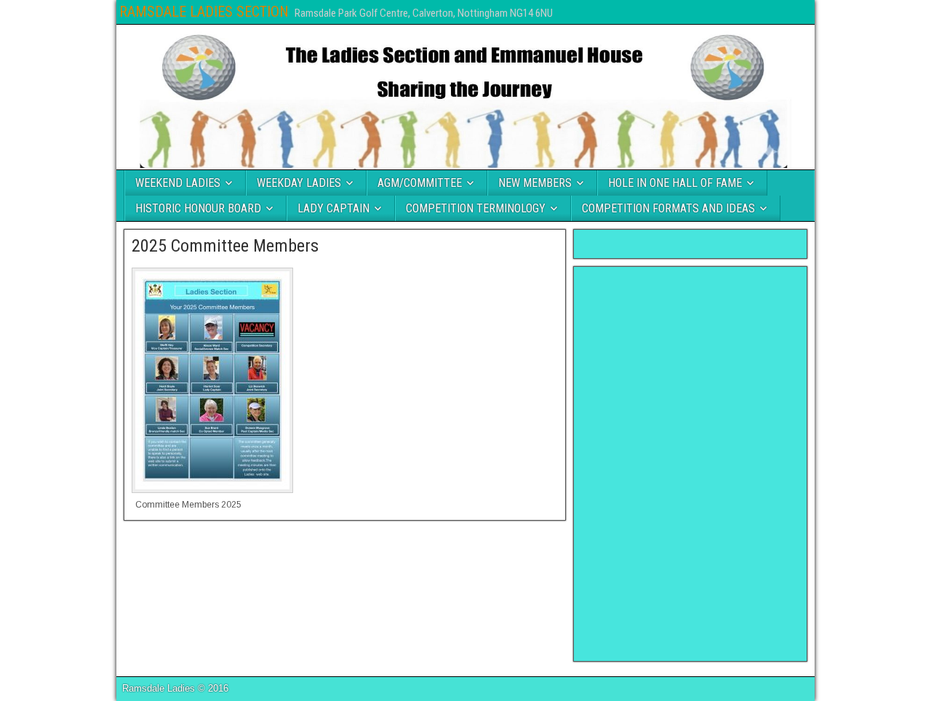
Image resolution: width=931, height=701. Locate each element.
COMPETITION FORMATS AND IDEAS (668, 208)
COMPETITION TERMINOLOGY (476, 208)
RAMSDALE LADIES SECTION (204, 11)
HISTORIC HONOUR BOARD (198, 208)
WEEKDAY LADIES (299, 183)
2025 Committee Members (225, 246)
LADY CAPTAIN (333, 208)
